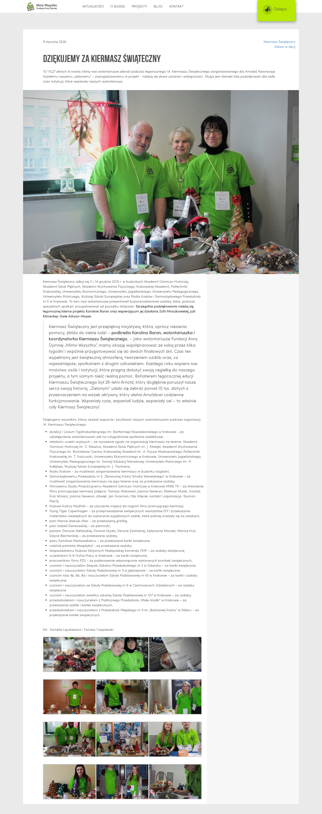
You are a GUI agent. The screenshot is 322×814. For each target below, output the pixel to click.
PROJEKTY (139, 6)
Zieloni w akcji (284, 46)
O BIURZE (118, 6)
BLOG (158, 6)
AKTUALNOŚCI (93, 6)
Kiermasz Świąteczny (279, 41)
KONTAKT (176, 6)
